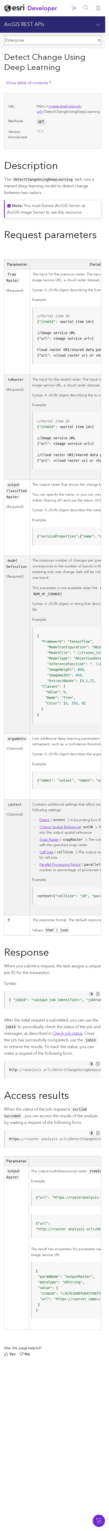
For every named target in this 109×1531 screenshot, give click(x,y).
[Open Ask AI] (74, 8)
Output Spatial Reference (60, 827)
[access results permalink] (73, 1097)
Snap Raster (49, 840)
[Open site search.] (86, 8)
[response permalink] (53, 954)
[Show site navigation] (98, 8)
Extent (44, 820)
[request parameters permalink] (8, 250)
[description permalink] (62, 167)
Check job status (67, 1033)
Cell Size (46, 852)
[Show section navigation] (98, 24)
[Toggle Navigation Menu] (99, 1521)
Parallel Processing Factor (60, 865)
